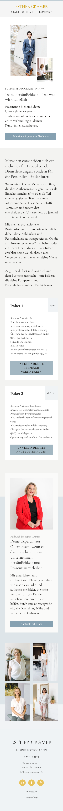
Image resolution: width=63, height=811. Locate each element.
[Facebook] (31, 782)
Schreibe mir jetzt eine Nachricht (31, 136)
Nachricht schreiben (31, 624)
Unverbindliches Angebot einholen (31, 449)
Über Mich (29, 12)
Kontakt (45, 12)
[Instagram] (22, 782)
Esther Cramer (31, 6)
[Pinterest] (40, 782)
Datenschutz (31, 797)
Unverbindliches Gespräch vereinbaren (31, 368)
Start (15, 12)
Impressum (31, 791)
